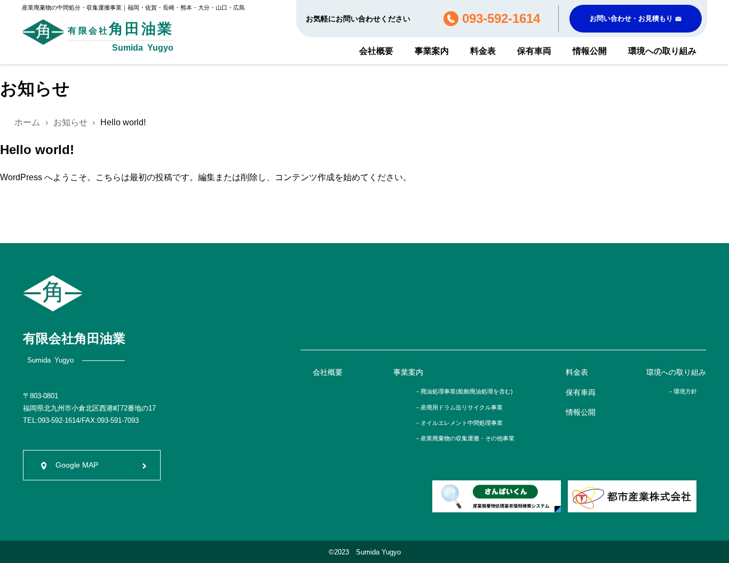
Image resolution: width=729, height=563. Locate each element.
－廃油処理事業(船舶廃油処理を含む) (464, 391)
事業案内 (432, 50)
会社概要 (376, 50)
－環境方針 (682, 391)
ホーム (27, 122)
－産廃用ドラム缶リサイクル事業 (459, 407)
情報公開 (590, 50)
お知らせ (70, 122)
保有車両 (534, 50)
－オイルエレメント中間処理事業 (459, 423)
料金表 (483, 50)
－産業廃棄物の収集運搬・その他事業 (464, 438)
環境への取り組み (662, 50)
